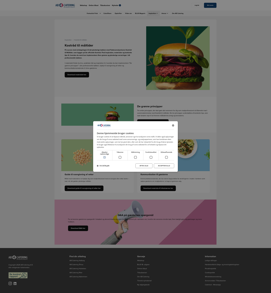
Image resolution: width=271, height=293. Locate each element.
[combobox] (173, 125)
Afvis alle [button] (144, 166)
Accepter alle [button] (164, 166)
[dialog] (135, 146)
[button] (103, 166)
